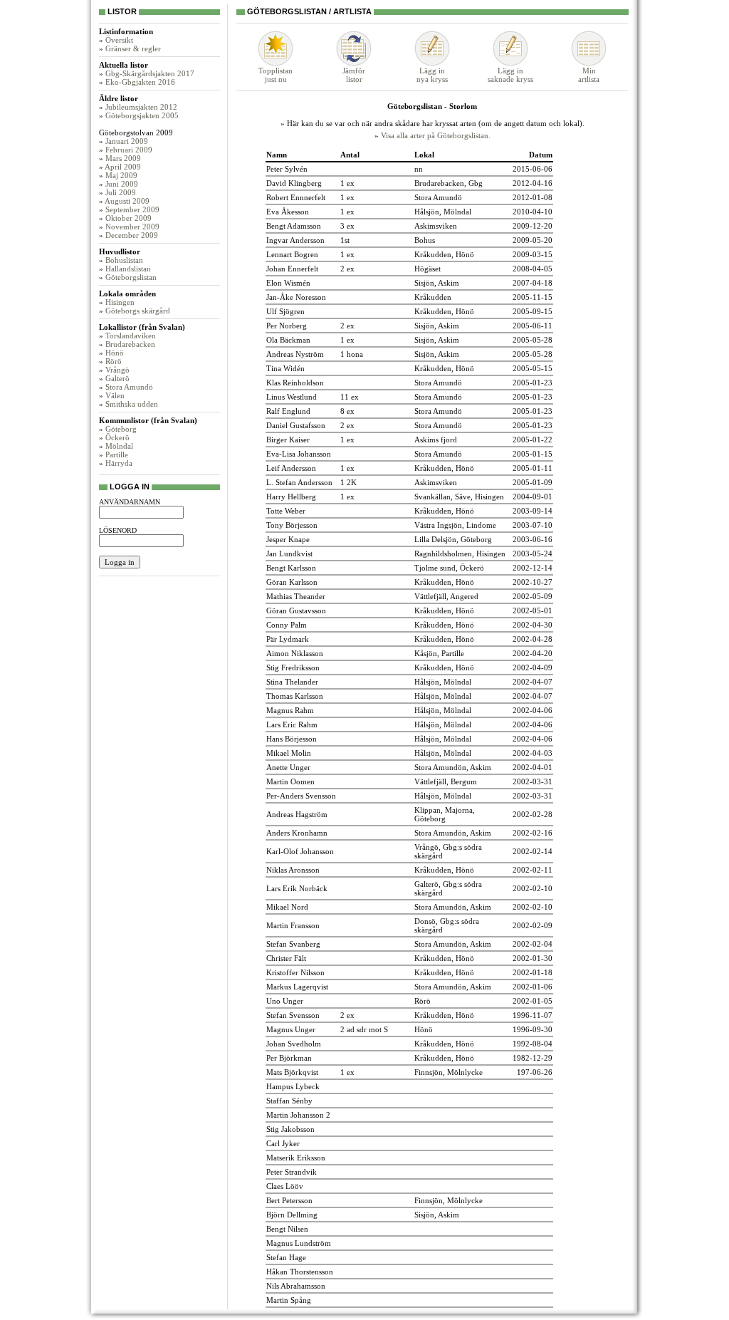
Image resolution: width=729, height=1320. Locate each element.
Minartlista (588, 74)
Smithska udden (131, 404)
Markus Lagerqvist (297, 986)
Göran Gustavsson (296, 610)
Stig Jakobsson (290, 1129)
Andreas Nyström (295, 354)
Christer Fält (286, 958)
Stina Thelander (292, 681)
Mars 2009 (123, 158)
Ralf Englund (288, 411)
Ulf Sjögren (285, 311)
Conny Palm (286, 624)
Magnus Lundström (298, 1243)
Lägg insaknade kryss (510, 74)
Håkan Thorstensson (299, 1271)
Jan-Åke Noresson (296, 297)
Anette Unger (288, 767)
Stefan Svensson (293, 1015)
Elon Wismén (288, 283)
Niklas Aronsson (293, 870)
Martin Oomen (290, 781)
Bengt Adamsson (293, 226)
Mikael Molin (288, 753)
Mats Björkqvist (292, 1072)
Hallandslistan (128, 268)
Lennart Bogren (292, 254)
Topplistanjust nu (275, 74)
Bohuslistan (124, 260)
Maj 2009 (121, 175)
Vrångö (117, 369)
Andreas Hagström (296, 814)
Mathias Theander (295, 596)
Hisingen (120, 302)
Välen (115, 395)
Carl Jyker (283, 1143)
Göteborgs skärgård (137, 310)
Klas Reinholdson (295, 382)
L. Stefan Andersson (299, 482)
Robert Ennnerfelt (295, 197)
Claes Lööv (284, 1186)
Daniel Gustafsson (295, 425)
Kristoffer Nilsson (295, 972)
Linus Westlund (291, 397)
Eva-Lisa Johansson (298, 453)
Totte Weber (285, 510)
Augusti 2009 (127, 201)
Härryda (118, 463)
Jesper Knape (288, 539)
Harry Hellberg (291, 496)
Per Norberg (286, 325)
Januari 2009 (126, 141)
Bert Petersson (289, 1200)
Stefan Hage (286, 1257)
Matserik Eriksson (295, 1157)
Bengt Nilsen (287, 1229)
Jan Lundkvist (289, 553)
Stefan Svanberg (293, 944)
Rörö (113, 361)
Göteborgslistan (131, 277)
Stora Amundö (129, 387)
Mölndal (119, 446)
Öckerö (117, 437)
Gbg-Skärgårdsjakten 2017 (149, 73)
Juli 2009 (120, 192)
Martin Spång (288, 1300)
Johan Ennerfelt (292, 268)
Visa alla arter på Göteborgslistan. (436, 135)
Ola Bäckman (288, 340)
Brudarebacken (130, 344)
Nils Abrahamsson (295, 1286)
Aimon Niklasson (294, 653)
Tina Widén (285, 368)
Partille (116, 454)
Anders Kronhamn (296, 832)
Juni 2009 (121, 184)
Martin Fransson (293, 925)
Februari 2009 (128, 149)
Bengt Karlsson (291, 567)
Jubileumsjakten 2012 (141, 107)
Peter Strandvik (291, 1172)
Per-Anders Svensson (301, 795)
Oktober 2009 (128, 218)
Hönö (114, 352)
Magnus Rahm (290, 710)
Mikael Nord (287, 907)
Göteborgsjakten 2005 (142, 115)
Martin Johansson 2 (298, 1115)
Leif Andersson (291, 468)
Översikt (119, 40)
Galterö (117, 378)
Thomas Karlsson (294, 696)
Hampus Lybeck (293, 1086)
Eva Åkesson (287, 211)
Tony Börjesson (292, 525)
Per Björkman (289, 1058)
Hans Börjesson (291, 738)
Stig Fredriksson (293, 667)
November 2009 (132, 226)
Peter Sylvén (287, 169)
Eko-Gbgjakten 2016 (140, 82)
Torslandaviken (130, 335)
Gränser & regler (133, 48)
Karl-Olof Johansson (300, 851)
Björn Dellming (292, 1214)
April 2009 (123, 166)
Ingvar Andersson (295, 240)
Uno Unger (284, 1001)
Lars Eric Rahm (292, 724)
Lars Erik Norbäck (296, 888)
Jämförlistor (353, 74)
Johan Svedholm (293, 1043)
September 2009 (132, 209)
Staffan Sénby (289, 1100)
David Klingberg (294, 183)
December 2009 (131, 235)
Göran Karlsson (292, 582)
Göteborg (121, 429)
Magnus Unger (290, 1029)
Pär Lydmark (287, 639)
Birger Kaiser (288, 439)
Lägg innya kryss (432, 74)
